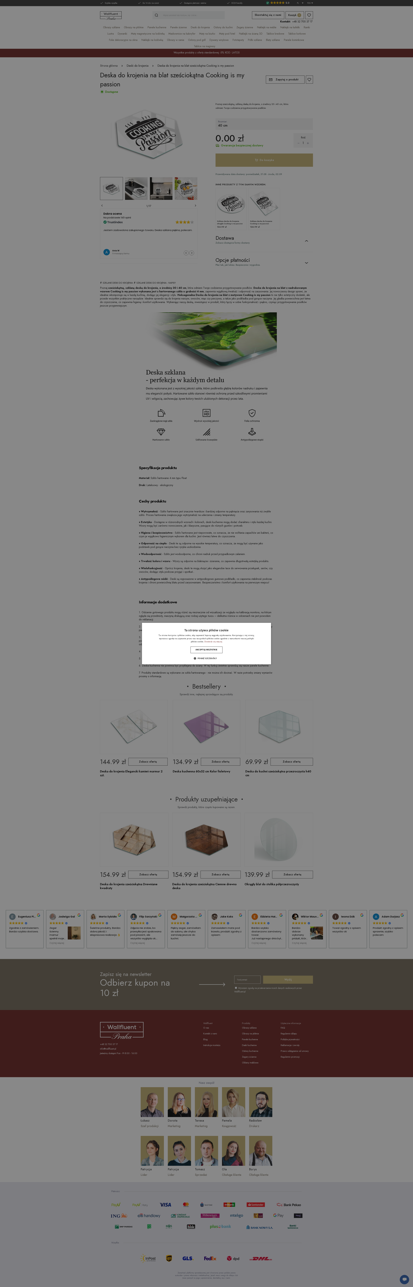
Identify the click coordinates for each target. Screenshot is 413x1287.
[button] (206, 658)
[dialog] (206, 643)
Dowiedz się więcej (213, 641)
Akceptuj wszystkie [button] (206, 649)
